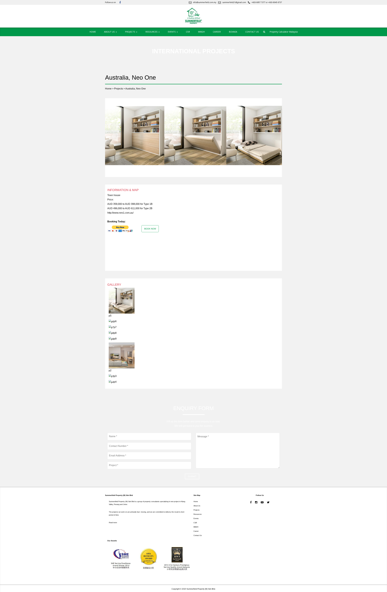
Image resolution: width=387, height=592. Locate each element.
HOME (92, 31)
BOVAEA (233, 31)
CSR (188, 31)
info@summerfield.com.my (204, 2)
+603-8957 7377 (258, 2)
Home (196, 501)
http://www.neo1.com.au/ (120, 212)
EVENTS (172, 31)
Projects (197, 510)
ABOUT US (109, 31)
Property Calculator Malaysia (284, 31)
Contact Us (198, 535)
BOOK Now (150, 229)
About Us (197, 506)
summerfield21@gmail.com (234, 2)
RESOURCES (151, 31)
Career (196, 531)
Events (196, 518)
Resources (198, 514)
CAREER (217, 31)
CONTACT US (252, 31)
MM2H (201, 31)
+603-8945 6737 (275, 2)
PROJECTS (130, 31)
